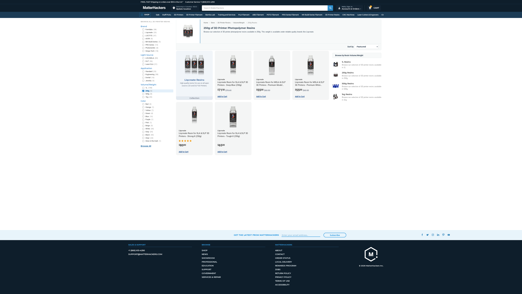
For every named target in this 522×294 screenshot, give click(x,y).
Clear (149, 138)
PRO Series (151, 45)
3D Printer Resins (332, 15)
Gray (149, 132)
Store (213, 23)
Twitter (427, 234)
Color (143, 101)
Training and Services (226, 15)
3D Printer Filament (194, 15)
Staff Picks (166, 15)
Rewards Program (285, 265)
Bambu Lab (210, 15)
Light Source (147, 55)
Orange (149, 107)
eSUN (149, 39)
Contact (280, 254)
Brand (144, 26)
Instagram (432, 234)
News (205, 254)
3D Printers (178, 15)
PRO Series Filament (290, 15)
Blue (149, 116)
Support (206, 269)
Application (146, 68)
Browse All (146, 146)
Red (148, 104)
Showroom (208, 258)
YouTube (448, 234)
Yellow (149, 110)
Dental (149, 77)
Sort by (350, 47)
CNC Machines (348, 15)
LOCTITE (150, 36)
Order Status (282, 258)
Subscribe (335, 235)
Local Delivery (283, 262)
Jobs (277, 269)
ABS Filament (258, 15)
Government (209, 273)
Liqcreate (151, 32)
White (149, 129)
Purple (149, 119)
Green (149, 113)
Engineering (151, 74)
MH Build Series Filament (312, 15)
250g (148, 91)
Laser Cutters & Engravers (367, 15)
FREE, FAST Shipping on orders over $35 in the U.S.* (162, 2)
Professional (209, 262)
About (278, 250)
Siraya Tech (151, 51)
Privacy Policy (283, 277)
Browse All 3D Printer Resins (155, 22)
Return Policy (283, 273)
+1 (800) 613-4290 (207, 2)
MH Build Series (153, 42)
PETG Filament (273, 15)
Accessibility (282, 285)
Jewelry (149, 81)
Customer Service (192, 2)
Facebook (422, 234)
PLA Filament (243, 15)
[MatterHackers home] (154, 8)
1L (148, 88)
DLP (149, 61)
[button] (185, 8)
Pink (148, 123)
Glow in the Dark (153, 141)
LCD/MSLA (151, 58)
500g (148, 94)
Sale (157, 15)
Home (206, 23)
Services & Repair (211, 277)
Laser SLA (151, 64)
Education (208, 265)
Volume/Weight (238, 23)
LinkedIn (438, 234)
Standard (150, 71)
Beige (149, 126)
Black (149, 135)
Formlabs (151, 29)
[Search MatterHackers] (330, 8)
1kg (148, 97)
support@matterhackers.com (145, 254)
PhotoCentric (151, 48)
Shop (204, 250)
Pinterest (443, 234)
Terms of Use (282, 281)
